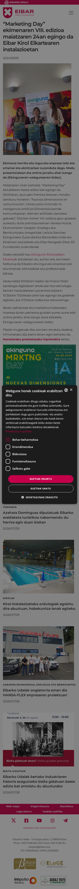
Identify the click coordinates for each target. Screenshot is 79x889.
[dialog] (39, 444)
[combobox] (66, 390)
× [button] (71, 389)
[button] (39, 497)
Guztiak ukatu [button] (40, 488)
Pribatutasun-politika (19, 431)
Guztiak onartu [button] (41, 479)
